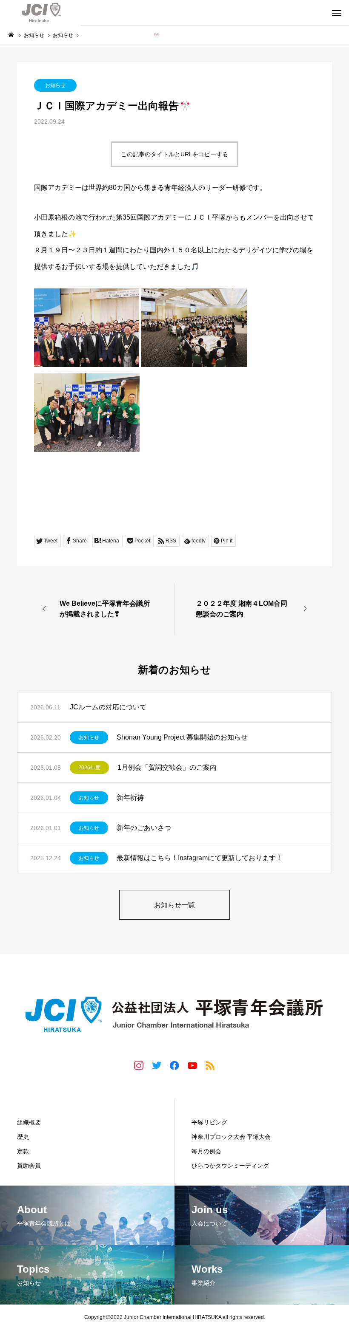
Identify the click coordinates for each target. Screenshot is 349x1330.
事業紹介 (205, 1104)
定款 (23, 1151)
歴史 (23, 1136)
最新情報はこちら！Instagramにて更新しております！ (200, 857)
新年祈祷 (130, 797)
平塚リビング (209, 1122)
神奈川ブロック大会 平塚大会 (231, 1136)
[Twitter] (156, 1065)
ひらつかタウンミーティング (230, 1165)
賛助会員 (29, 1165)
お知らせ (55, 85)
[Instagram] (138, 1065)
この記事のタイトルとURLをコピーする (174, 154)
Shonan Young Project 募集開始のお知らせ (182, 737)
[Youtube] (192, 1065)
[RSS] (210, 1065)
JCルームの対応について (108, 707)
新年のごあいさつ (144, 827)
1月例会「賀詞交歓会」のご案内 (167, 767)
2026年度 (89, 768)
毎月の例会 (206, 1151)
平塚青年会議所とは (47, 1104)
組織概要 (29, 1122)
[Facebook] (174, 1065)
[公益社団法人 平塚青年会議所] (40, 12)
